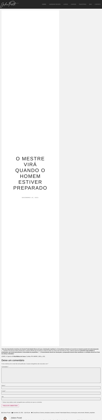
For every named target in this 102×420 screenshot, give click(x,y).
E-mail (3, 391)
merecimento (81, 412)
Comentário (4, 366)
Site (2, 396)
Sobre (44, 4)
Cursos (73, 4)
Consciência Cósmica (38, 412)
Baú (90, 4)
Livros (65, 4)
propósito (92, 412)
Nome (3, 385)
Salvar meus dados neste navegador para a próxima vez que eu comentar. (22, 402)
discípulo (47, 412)
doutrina (52, 412)
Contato (98, 4)
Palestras (82, 4)
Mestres (87, 412)
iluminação (74, 412)
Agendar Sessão (54, 4)
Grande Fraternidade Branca (62, 412)
